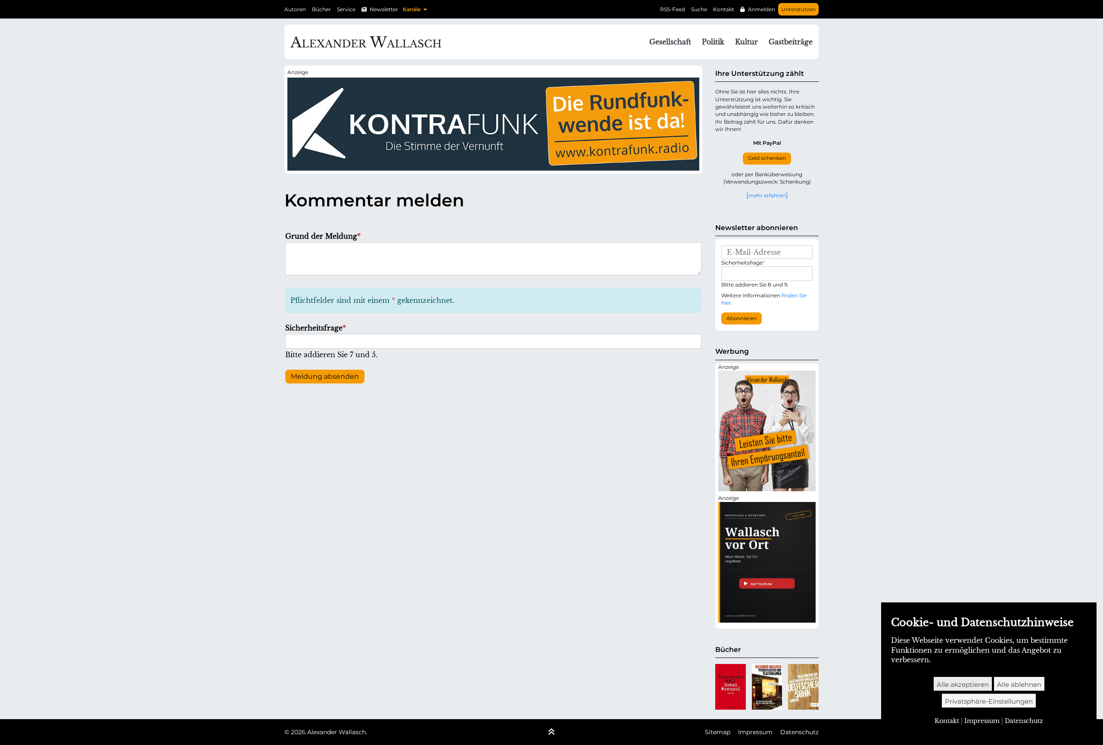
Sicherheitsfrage (315, 328)
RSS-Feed (672, 9)
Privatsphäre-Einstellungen (989, 701)
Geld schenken (767, 158)
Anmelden (761, 9)
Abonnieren (741, 318)
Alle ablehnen (1019, 684)
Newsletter (384, 9)
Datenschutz (799, 732)
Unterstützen (798, 9)
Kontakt (723, 9)
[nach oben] (551, 732)
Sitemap (717, 732)
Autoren (295, 9)
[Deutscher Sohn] (803, 687)
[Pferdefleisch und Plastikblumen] (767, 687)
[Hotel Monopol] (730, 687)
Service (346, 9)
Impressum (755, 732)
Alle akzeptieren (963, 684)
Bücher (321, 9)
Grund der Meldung (323, 236)
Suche (699, 9)
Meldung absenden (325, 376)
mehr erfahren (767, 195)
